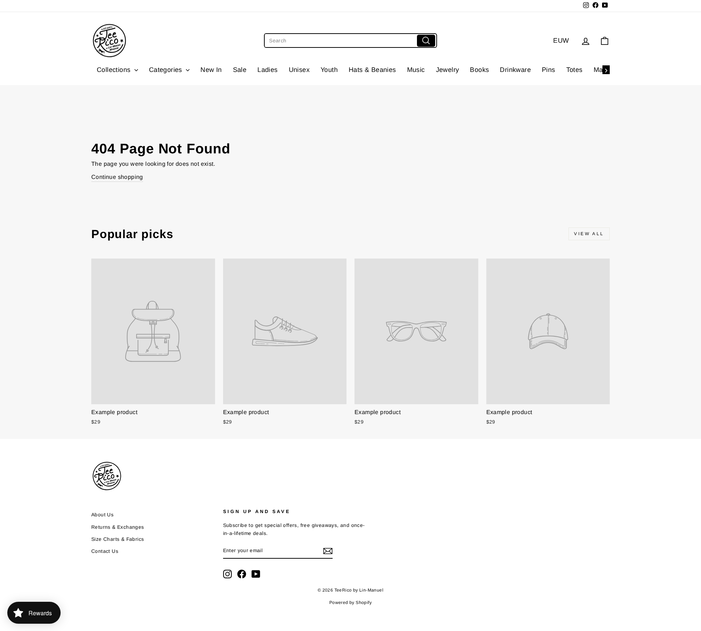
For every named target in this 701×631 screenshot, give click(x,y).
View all (589, 233)
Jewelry (447, 69)
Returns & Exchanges (117, 527)
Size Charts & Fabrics (117, 539)
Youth (329, 69)
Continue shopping (117, 177)
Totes (574, 69)
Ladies (267, 69)
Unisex (299, 69)
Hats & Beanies (372, 69)
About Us (102, 514)
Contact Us (104, 551)
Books (479, 69)
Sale (240, 69)
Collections (115, 69)
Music (416, 69)
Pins (548, 69)
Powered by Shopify (350, 602)
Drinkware (515, 69)
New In (211, 69)
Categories (166, 69)
